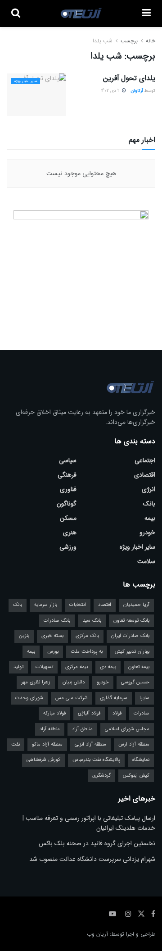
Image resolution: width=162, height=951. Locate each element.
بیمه (149, 518)
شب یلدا (102, 40)
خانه (149, 40)
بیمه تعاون (138, 667)
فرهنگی (67, 475)
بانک (149, 504)
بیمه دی (108, 667)
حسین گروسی (135, 682)
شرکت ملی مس (71, 698)
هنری (69, 532)
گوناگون (66, 504)
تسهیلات (44, 667)
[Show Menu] (146, 13)
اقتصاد (104, 605)
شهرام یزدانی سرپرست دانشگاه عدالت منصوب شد (92, 859)
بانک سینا (91, 620)
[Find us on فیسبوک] (153, 914)
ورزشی (67, 547)
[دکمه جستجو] (15, 13)
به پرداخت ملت (87, 651)
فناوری (68, 489)
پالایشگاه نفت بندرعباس (96, 760)
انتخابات (77, 605)
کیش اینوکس (136, 775)
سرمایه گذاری (113, 698)
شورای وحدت (29, 698)
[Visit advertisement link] (81, 266)
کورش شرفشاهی (43, 760)
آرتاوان (136, 90)
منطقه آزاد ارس (133, 744)
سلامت (146, 561)
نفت (15, 744)
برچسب (129, 40)
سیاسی (67, 460)
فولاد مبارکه (54, 713)
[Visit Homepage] (81, 14)
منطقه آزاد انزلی (90, 744)
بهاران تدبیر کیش (132, 651)
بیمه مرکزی (76, 667)
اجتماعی (145, 460)
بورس (52, 651)
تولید (18, 667)
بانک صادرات (57, 620)
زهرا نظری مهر (35, 682)
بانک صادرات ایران (130, 636)
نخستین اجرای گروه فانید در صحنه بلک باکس (97, 843)
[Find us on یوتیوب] (112, 914)
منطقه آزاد (50, 729)
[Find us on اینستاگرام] (128, 914)
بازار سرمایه (45, 605)
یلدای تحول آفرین (129, 78)
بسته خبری (52, 636)
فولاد (117, 713)
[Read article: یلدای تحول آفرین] (36, 94)
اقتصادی (144, 475)
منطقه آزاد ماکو (47, 744)
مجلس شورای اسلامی (127, 729)
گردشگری (101, 775)
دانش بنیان (74, 682)
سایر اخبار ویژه (25, 81)
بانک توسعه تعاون (131, 620)
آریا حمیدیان (136, 605)
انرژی (148, 489)
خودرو (147, 532)
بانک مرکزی (87, 636)
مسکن (68, 518)
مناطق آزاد (82, 729)
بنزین (24, 636)
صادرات (141, 713)
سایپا (144, 698)
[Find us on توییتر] (141, 914)
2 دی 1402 (111, 90)
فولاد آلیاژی (89, 713)
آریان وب (97, 934)
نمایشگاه (140, 760)
